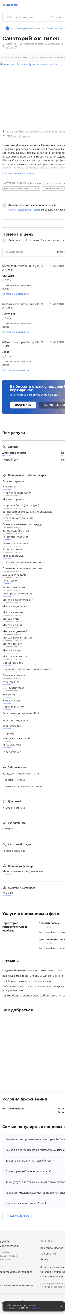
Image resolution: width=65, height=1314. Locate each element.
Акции (44, 1259)
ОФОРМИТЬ (23, 404)
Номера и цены (19, 57)
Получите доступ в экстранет (24, 209)
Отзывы (42, 57)
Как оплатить (48, 1253)
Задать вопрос (19, 1216)
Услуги (32, 57)
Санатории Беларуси (51, 1276)
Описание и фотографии (15, 294)
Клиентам (46, 1240)
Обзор (5, 57)
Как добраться (56, 57)
